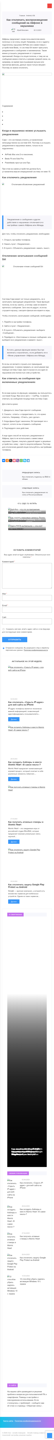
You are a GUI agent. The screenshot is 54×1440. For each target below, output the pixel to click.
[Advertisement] (26, 1340)
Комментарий (8, 561)
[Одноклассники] (7, 460)
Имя (4, 593)
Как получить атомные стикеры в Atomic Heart (25, 823)
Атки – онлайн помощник (21, 7)
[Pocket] (14, 460)
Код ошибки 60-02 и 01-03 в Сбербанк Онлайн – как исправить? (25, 1151)
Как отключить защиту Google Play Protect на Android (26, 886)
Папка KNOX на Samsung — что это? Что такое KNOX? (26, 521)
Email (5, 605)
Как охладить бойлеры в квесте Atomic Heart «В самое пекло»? (25, 763)
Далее (14, 719)
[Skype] (24, 460)
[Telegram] (28, 460)
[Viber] (17, 460)
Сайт (4, 617)
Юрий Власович (22, 30)
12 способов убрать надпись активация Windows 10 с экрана (32, 1281)
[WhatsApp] (21, 460)
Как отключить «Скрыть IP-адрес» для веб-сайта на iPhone (26, 703)
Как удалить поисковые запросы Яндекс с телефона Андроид (26, 512)
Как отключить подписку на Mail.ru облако (10, 476)
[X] (10, 460)
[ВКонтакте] (3, 460)
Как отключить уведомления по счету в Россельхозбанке (10, 491)
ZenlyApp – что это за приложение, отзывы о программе (22, 503)
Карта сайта (8, 1420)
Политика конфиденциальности (36, 650)
